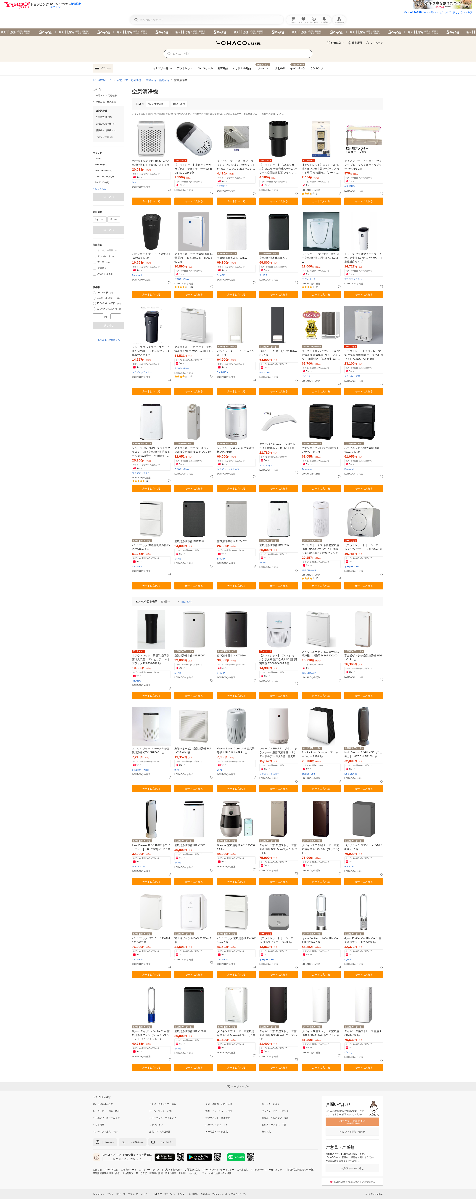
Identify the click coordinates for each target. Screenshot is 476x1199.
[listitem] (108, 95)
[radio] (94, 292)
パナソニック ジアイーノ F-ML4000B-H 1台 (363, 847)
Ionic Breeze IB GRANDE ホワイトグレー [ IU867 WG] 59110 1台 (151, 847)
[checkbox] (94, 256)
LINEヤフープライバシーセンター (170, 1194)
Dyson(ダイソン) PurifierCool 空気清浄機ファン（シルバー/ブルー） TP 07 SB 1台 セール (151, 1035)
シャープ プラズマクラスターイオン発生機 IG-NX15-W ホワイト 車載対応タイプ (363, 257)
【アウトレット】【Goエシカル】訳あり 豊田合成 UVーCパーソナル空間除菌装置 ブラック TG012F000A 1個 (278, 169)
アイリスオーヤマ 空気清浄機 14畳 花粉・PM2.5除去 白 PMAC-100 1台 (193, 257)
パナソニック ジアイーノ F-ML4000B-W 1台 (151, 940)
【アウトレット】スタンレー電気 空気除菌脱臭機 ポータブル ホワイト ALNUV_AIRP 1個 (363, 355)
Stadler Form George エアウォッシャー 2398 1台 (320, 754)
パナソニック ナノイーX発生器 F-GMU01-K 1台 (151, 255)
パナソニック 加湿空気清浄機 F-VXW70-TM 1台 (321, 449)
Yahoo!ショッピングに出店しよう (443, 12)
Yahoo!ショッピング (103, 1194)
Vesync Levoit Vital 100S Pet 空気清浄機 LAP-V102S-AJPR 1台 (150, 162)
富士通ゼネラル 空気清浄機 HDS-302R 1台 (363, 657)
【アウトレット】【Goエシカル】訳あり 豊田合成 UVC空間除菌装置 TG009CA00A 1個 (278, 659)
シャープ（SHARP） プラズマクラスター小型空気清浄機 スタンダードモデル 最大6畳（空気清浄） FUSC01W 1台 (278, 752)
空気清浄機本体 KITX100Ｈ (190, 1031)
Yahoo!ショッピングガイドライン (229, 1194)
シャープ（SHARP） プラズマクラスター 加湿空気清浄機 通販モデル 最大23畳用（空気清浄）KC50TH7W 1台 (151, 452)
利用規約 (193, 1194)
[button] (157, 104)
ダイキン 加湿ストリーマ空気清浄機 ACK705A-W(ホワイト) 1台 (321, 1033)
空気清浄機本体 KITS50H (232, 655)
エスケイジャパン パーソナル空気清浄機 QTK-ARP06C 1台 (150, 750)
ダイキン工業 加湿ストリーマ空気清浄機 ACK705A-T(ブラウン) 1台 (278, 1035)
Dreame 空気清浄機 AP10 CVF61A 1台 (236, 847)
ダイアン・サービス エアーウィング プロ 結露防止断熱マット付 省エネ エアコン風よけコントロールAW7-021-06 (236, 165)
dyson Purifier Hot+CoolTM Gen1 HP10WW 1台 (320, 940)
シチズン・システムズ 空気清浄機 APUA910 (235, 449)
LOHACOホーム (102, 80)
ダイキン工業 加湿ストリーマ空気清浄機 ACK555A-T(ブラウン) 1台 (320, 849)
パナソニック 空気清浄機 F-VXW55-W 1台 (236, 940)
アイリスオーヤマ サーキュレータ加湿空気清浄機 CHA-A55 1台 (193, 449)
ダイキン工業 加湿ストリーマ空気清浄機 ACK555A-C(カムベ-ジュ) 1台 (278, 849)
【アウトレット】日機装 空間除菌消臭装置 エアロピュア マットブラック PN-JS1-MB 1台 (151, 659)
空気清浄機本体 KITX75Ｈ (274, 257)
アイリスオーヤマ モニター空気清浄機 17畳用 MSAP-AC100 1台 (193, 349)
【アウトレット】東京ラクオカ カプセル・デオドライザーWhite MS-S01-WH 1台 (193, 168)
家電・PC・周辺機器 (129, 80)
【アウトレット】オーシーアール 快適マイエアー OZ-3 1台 (277, 940)
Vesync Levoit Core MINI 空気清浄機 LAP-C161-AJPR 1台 (236, 750)
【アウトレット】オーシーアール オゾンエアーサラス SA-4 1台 (363, 547)
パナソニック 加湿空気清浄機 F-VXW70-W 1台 (151, 547)
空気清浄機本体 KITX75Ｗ (232, 257)
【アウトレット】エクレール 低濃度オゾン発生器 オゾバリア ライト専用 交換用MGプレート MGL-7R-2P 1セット (321, 169)
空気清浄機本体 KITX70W (189, 845)
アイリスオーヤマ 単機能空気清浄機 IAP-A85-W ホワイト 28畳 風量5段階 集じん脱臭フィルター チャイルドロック (321, 549)
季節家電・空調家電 (157, 80)
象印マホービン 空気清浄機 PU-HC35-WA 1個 (193, 750)
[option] (108, 159)
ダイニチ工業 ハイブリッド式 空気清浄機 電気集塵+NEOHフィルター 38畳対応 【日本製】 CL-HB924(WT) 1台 (321, 355)
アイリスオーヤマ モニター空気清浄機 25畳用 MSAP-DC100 (320, 653)
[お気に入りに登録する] (169, 190)
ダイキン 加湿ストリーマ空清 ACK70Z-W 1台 (362, 1033)
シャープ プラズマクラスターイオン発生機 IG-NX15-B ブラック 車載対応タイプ (151, 351)
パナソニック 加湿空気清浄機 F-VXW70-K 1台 (363, 449)
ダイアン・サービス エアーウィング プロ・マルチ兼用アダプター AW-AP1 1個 (363, 164)
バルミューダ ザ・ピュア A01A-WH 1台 (235, 353)
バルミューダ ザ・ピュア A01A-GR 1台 (278, 353)
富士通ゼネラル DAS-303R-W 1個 (192, 940)
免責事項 (205, 1194)
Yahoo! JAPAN (413, 12)
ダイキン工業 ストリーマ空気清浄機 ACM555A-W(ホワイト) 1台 (236, 1033)
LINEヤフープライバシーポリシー (133, 1194)
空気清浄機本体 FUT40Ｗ (232, 541)
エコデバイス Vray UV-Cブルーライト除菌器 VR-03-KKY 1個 (278, 446)
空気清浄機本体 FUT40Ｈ (189, 541)
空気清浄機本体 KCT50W (274, 545)
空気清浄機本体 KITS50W (189, 655)
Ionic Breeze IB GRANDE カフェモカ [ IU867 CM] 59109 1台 (363, 754)
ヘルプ (468, 12)
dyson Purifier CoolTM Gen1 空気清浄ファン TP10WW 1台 (362, 940)
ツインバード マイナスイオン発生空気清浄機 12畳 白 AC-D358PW (321, 257)
